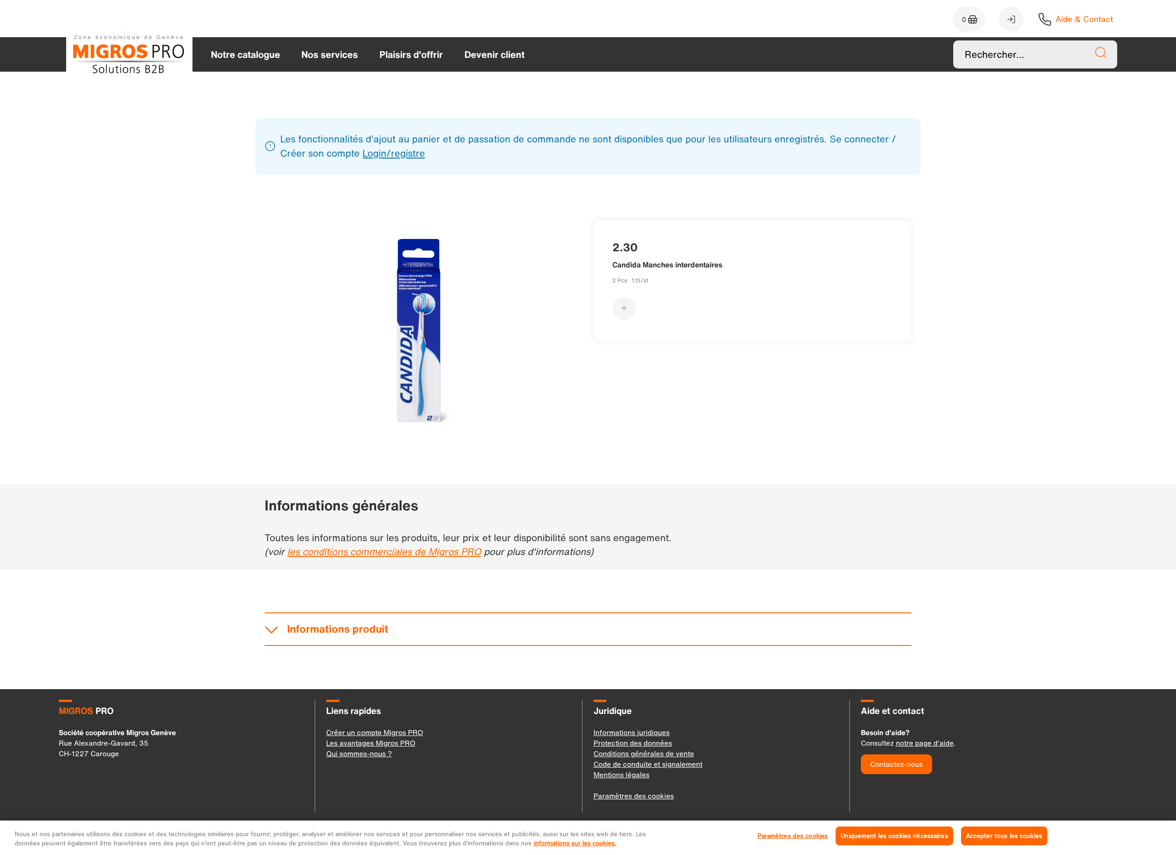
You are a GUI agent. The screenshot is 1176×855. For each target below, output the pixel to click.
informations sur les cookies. (575, 842)
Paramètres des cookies (793, 836)
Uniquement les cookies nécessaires (894, 836)
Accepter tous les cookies (1004, 836)
